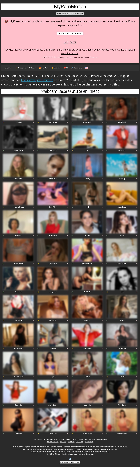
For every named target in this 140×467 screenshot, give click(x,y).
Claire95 (53, 348)
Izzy (122, 292)
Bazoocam (79, 442)
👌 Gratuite (55, 68)
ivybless (87, 377)
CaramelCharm (19, 207)
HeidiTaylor (87, 292)
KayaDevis (18, 122)
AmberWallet (53, 320)
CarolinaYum (18, 348)
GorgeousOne (87, 433)
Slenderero (18, 235)
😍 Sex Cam (43, 68)
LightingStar (87, 122)
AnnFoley (122, 179)
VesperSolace (18, 150)
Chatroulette (89, 442)
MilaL (87, 207)
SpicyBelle (18, 405)
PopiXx (53, 377)
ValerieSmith (122, 348)
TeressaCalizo (122, 433)
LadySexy (18, 320)
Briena (122, 320)
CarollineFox (122, 122)
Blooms (87, 235)
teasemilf (53, 150)
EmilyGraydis (122, 264)
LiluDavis (87, 320)
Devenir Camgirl (78, 439)
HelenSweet (88, 348)
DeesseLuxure (18, 377)
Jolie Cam (71, 442)
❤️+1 (66, 68)
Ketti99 (122, 377)
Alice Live (63, 442)
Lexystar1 (53, 292)
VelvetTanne (122, 405)
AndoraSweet (121, 207)
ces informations (69, 53)
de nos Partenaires (80, 447)
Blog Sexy (53, 439)
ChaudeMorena (87, 264)
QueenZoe (53, 433)
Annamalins (53, 235)
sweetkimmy (53, 122)
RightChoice (53, 264)
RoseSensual (18, 179)
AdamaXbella (52, 405)
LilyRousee (18, 433)
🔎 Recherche (76, 68)
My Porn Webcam (53, 442)
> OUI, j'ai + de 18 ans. (70, 33)
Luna (87, 150)
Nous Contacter (90, 439)
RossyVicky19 (18, 264)
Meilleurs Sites (102, 439)
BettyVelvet (53, 207)
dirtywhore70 (52, 179)
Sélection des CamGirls (41, 439)
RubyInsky (121, 150)
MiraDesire (87, 405)
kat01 (122, 235)
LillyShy (87, 179)
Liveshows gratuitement (37, 80)
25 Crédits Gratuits (64, 439)
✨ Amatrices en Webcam (25, 68)
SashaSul (18, 292)
